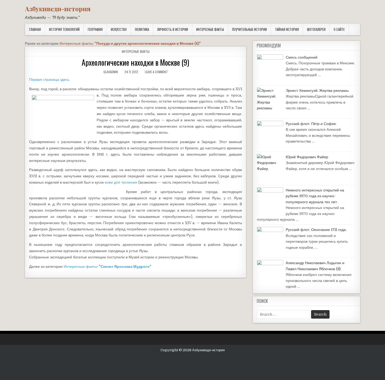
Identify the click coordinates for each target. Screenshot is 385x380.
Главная (35, 29)
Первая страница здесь (49, 79)
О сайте (339, 29)
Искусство (119, 29)
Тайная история (287, 29)
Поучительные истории (249, 29)
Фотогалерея (316, 29)
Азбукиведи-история (58, 8)
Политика (142, 29)
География (95, 29)
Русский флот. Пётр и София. (311, 124)
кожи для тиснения (121, 182)
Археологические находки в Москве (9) (135, 62)
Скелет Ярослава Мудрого (125, 266)
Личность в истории (172, 29)
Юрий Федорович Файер (307, 157)
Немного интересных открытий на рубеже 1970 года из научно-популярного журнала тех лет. (315, 196)
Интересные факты (210, 29)
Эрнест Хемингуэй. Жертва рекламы (317, 90)
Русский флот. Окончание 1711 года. (316, 230)
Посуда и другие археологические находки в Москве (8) (147, 43)
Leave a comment (156, 72)
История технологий (64, 29)
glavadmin (110, 72)
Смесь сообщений (301, 57)
